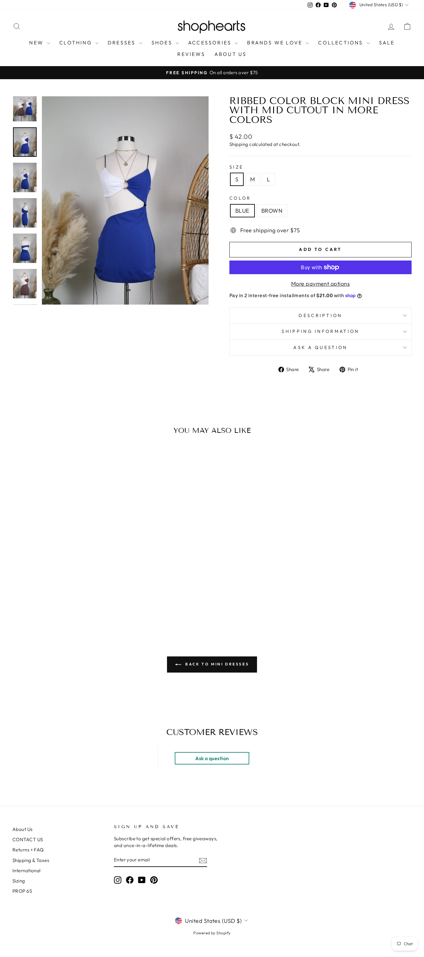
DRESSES (123, 42)
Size (236, 167)
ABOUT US (230, 54)
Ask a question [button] (212, 758)
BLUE (242, 210)
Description (320, 315)
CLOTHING (76, 42)
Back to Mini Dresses (216, 664)
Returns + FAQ (28, 850)
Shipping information (320, 331)
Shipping (238, 144)
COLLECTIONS (341, 42)
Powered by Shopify (211, 932)
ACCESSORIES (210, 42)
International (26, 870)
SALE (387, 42)
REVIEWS (191, 54)
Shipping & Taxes (30, 860)
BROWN (271, 210)
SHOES (162, 42)
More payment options (320, 283)
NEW (37, 42)
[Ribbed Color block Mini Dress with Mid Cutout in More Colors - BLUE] (56, 604)
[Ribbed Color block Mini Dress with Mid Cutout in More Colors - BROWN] (64, 604)
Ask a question (320, 347)
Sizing (18, 881)
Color (240, 198)
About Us (22, 829)
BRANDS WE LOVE (275, 42)
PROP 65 (22, 891)
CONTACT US (27, 839)
